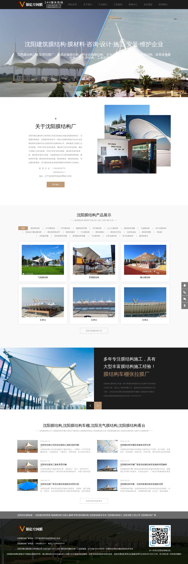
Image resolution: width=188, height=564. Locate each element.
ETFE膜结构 (50, 228)
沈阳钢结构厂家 (148, 515)
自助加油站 (131, 232)
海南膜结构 (56, 515)
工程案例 (118, 4)
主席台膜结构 (111, 236)
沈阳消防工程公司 (131, 515)
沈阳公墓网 (67, 515)
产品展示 (102, 4)
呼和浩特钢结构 (81, 515)
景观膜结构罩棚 (79, 236)
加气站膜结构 (128, 236)
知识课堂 (148, 4)
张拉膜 (159, 232)
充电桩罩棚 (43, 236)
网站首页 (72, 4)
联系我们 (163, 4)
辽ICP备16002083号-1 (97, 548)
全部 (23, 228)
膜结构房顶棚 (129, 228)
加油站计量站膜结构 (33, 232)
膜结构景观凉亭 (53, 232)
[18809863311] (184, 292)
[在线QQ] (184, 285)
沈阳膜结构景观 (42, 515)
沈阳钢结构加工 (115, 515)
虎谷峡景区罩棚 (60, 236)
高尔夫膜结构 (161, 228)
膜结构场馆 (35, 228)
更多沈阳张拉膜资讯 (94, 501)
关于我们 (87, 4)
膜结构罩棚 (146, 232)
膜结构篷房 (70, 232)
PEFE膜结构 (65, 228)
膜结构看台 (143, 236)
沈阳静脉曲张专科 (98, 515)
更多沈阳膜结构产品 (94, 330)
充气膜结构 (97, 228)
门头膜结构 (95, 236)
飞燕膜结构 (145, 228)
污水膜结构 (85, 232)
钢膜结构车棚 (81, 228)
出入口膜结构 (112, 228)
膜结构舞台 (100, 232)
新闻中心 (133, 4)
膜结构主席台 (115, 232)
